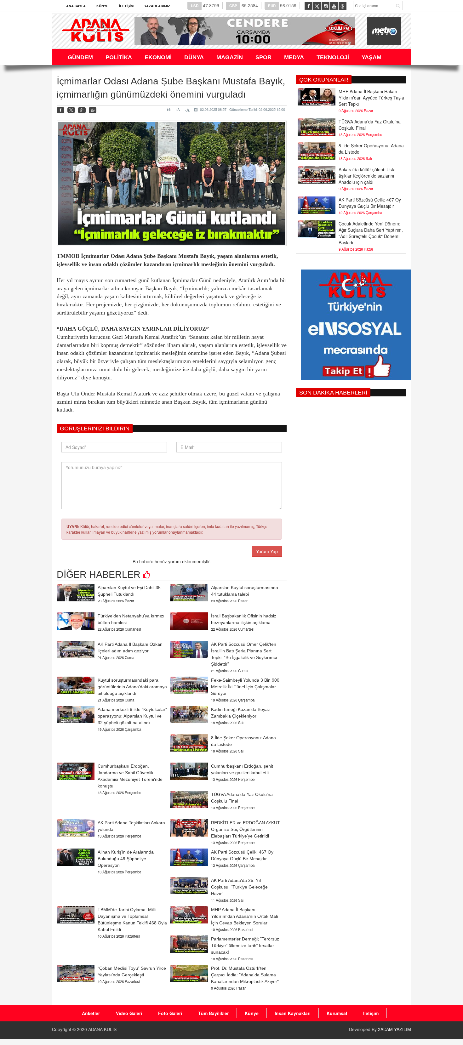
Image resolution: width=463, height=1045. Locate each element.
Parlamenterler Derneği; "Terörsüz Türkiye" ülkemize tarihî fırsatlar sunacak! (245, 945)
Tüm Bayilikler (213, 1013)
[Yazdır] (169, 109)
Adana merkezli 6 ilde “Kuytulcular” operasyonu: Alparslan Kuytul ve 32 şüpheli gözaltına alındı (132, 716)
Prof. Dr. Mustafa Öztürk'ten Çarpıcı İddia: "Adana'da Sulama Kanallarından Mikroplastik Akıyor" (245, 975)
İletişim (126, 5)
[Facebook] (60, 110)
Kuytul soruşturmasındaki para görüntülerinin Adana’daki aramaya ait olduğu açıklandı (132, 687)
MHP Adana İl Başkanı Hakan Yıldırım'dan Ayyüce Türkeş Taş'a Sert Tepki (371, 97)
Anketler (91, 1013)
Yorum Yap (267, 551)
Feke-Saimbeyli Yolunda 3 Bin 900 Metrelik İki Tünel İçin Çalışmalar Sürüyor (245, 687)
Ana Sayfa (76, 5)
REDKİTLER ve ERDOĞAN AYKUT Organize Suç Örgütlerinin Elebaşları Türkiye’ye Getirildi (245, 829)
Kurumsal (337, 1013)
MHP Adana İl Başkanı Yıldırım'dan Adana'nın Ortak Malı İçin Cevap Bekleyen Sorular (244, 916)
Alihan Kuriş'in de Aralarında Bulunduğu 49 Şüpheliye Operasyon (126, 858)
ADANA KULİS (102, 1029)
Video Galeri (129, 1013)
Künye (102, 5)
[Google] (82, 110)
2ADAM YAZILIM (394, 1029)
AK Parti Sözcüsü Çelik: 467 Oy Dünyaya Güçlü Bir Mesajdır (370, 202)
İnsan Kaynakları (293, 1013)
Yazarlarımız (157, 5)
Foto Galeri (170, 1013)
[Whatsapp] (92, 110)
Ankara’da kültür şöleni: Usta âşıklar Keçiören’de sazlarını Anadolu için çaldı (367, 175)
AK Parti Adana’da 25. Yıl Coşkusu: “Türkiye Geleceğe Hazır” (239, 887)
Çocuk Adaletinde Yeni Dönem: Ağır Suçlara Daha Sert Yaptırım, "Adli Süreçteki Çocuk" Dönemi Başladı (371, 233)
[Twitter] (71, 110)
